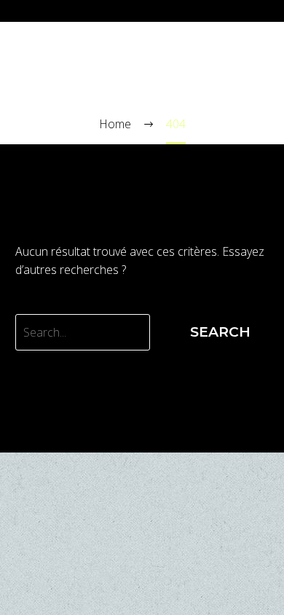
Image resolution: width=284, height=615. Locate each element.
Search (220, 332)
